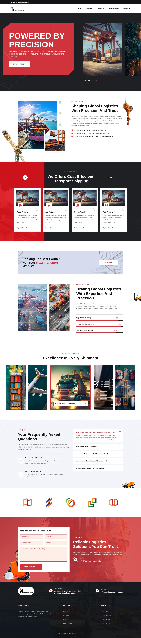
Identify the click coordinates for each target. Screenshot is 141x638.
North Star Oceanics (77, 633)
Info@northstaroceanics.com (112, 592)
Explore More (18, 64)
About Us (89, 8)
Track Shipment (114, 8)
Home (79, 8)
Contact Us (126, 8)
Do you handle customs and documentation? (92, 454)
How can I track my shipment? (86, 446)
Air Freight (49, 212)
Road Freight (22, 212)
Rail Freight (108, 212)
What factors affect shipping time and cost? (92, 461)
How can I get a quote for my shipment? (90, 468)
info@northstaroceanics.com (21, 2)
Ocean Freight (80, 212)
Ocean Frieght (107, 615)
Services (99, 8)
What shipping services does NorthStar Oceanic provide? (96, 432)
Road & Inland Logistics (65, 404)
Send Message (29, 567)
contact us (108, 262)
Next (95, 80)
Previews (87, 80)
